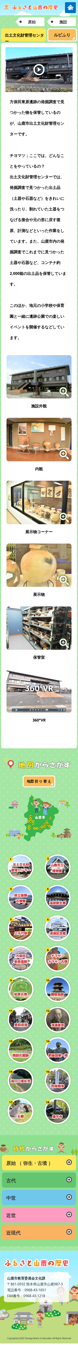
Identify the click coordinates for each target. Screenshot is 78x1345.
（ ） (29, 1163)
